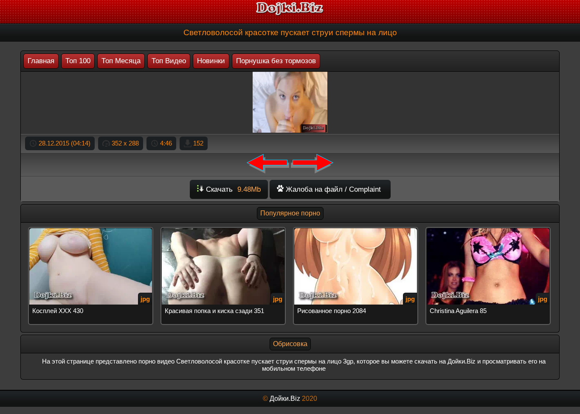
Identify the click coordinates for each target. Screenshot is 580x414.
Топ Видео (169, 61)
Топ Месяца (121, 61)
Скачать (232, 189)
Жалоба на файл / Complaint (332, 189)
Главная (41, 61)
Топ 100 (77, 61)
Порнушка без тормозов (276, 61)
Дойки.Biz (285, 398)
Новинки (211, 61)
